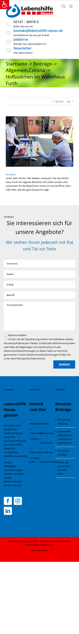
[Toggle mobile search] (63, 6)
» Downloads (44, 440)
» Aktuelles (35, 421)
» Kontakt (44, 421)
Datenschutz (32, 544)
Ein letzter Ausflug (63, 452)
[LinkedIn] (8, 511)
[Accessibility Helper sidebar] (4, 4)
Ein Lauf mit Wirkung (64, 421)
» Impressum (35, 431)
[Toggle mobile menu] (71, 6)
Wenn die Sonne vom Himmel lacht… (64, 468)
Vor (69, 101)
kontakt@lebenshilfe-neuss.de (38, 30)
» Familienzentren (44, 459)
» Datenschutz (44, 431)
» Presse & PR (34, 459)
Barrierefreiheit (39, 550)
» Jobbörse (35, 450)
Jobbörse (20, 39)
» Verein (34, 439)
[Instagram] (18, 501)
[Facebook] (8, 501)
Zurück (59, 101)
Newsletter (22, 48)
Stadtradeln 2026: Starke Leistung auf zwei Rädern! (65, 437)
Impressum (47, 544)
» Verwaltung (44, 450)
